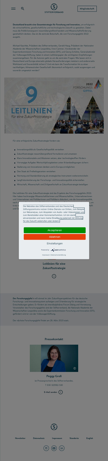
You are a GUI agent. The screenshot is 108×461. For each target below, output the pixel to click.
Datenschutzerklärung (58, 255)
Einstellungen (55, 243)
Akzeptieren (55, 230)
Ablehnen (54, 236)
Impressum (46, 255)
